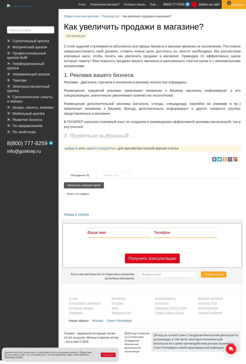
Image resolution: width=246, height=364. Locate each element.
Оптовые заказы (135, 4)
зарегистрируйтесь (101, 148)
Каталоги (162, 303)
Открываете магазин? (104, 4)
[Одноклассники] (225, 159)
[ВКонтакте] (214, 159)
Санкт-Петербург (119, 320)
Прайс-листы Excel (169, 313)
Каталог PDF (207, 303)
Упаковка (75, 313)
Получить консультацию (152, 258)
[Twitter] (219, 159)
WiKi (115, 308)
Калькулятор (121, 313)
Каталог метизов (210, 298)
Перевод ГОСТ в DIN (171, 308)
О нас (82, 4)
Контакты (119, 298)
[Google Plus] (235, 159)
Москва (97, 320)
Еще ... (154, 4)
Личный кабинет (210, 313)
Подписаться (213, 274)
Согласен (108, 354)
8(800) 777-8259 (27, 143)
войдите (71, 148)
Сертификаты (165, 298)
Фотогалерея (208, 308)
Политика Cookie (14, 357)
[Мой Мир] (230, 159)
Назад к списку (76, 214)
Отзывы (118, 303)
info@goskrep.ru (24, 151)
